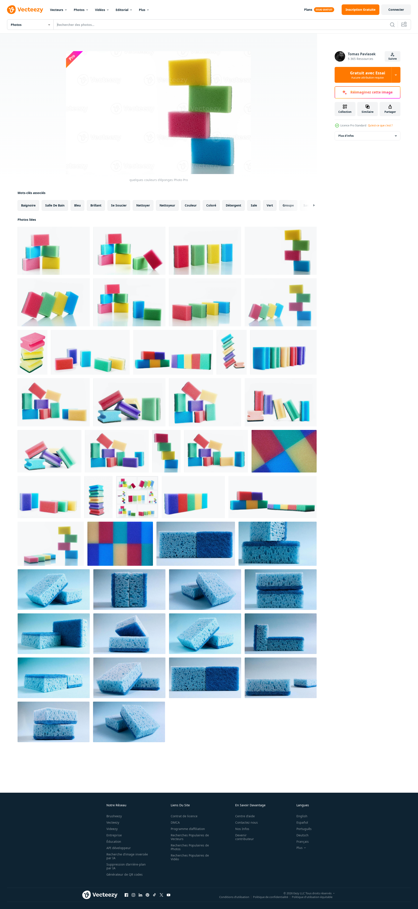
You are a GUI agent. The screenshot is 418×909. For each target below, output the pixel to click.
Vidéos (100, 10)
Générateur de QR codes (124, 874)
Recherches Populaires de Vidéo (190, 857)
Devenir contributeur (244, 837)
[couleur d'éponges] (232, 352)
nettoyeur (167, 205)
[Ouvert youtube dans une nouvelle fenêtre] (168, 894)
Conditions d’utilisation (234, 897)
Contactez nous (246, 822)
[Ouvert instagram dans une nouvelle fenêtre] (133, 894)
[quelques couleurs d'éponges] (54, 251)
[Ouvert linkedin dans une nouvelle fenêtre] (140, 894)
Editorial (122, 10)
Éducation (113, 841)
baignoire (28, 205)
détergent (233, 205)
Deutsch (302, 835)
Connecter (396, 9)
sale (254, 205)
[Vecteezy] (25, 9)
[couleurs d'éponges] (90, 352)
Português (304, 829)
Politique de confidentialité (270, 897)
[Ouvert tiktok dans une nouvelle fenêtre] (154, 894)
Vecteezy (112, 822)
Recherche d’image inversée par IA (127, 856)
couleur (191, 205)
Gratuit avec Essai (367, 74)
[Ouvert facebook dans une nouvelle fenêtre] (126, 894)
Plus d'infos (346, 136)
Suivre (392, 59)
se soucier (119, 205)
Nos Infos (242, 829)
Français (302, 841)
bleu (77, 205)
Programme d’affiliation (188, 829)
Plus (142, 10)
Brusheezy (114, 816)
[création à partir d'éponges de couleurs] (51, 544)
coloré (211, 205)
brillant (95, 205)
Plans (308, 9)
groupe (288, 205)
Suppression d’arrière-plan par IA (126, 866)
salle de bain (55, 205)
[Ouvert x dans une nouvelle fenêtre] (161, 894)
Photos (79, 10)
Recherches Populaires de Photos (190, 847)
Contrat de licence (184, 816)
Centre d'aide (245, 816)
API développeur (118, 848)
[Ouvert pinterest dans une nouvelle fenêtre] (147, 894)
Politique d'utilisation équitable (312, 897)
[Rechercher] (392, 24)
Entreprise (114, 835)
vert (270, 205)
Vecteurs (56, 10)
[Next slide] (310, 205)
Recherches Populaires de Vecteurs (190, 837)
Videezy (112, 829)
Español (302, 822)
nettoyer (143, 205)
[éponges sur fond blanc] (32, 352)
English (301, 816)
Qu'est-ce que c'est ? (380, 125)
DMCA (175, 822)
